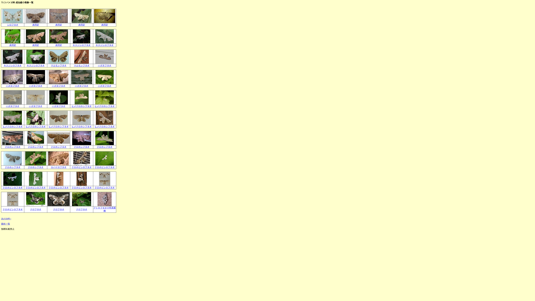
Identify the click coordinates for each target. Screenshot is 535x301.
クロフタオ (35, 209)
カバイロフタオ (58, 167)
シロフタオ (12, 25)
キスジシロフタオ (82, 45)
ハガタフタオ (104, 65)
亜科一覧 (5, 224)
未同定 (35, 25)
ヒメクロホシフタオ (82, 106)
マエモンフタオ (58, 65)
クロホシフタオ (12, 147)
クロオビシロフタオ (82, 167)
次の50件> (6, 219)
